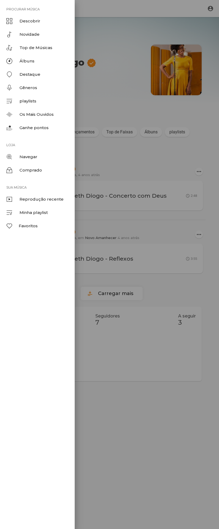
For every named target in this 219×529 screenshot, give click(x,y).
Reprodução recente (41, 199)
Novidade (29, 34)
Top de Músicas (35, 47)
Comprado (30, 170)
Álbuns (26, 60)
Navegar (28, 156)
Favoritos (28, 225)
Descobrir (29, 20)
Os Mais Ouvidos (36, 114)
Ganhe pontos (34, 127)
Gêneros (28, 87)
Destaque (29, 74)
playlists (27, 101)
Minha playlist (33, 212)
